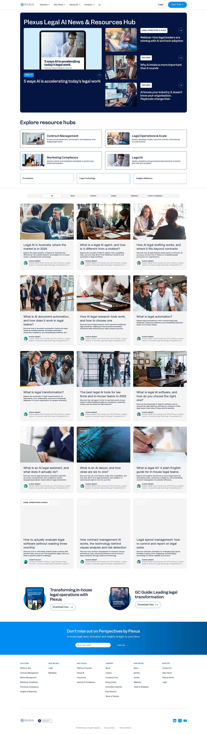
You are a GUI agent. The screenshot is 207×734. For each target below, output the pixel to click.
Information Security (113, 687)
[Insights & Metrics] (160, 178)
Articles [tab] (93, 196)
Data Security (110, 692)
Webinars (137, 682)
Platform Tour (25, 668)
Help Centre (167, 673)
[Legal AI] (146, 160)
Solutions (44, 5)
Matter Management (28, 678)
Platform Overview (84, 668)
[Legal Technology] (103, 178)
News (136, 668)
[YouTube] (185, 720)
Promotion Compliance (29, 687)
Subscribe (122, 645)
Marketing (52, 673)
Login (160, 5)
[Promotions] (46, 178)
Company (88, 5)
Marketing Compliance (29, 682)
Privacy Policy (110, 682)
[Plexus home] (27, 5)
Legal (51, 668)
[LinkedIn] (174, 720)
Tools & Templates (141, 687)
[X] (180, 720)
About (107, 668)
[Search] (99, 5)
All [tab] (52, 196)
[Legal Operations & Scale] (146, 139)
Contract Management (29, 673)
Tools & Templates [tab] (155, 196)
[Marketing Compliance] (61, 160)
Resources (73, 5)
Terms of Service (112, 696)
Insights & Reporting (28, 692)
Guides (136, 678)
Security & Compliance (86, 682)
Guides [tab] (113, 196)
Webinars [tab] (134, 196)
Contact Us (167, 668)
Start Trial (177, 5)
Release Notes (168, 678)
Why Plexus (58, 5)
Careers (108, 673)
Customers (81, 678)
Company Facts (111, 678)
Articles (137, 673)
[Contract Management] (61, 139)
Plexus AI (80, 673)
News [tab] (73, 196)
